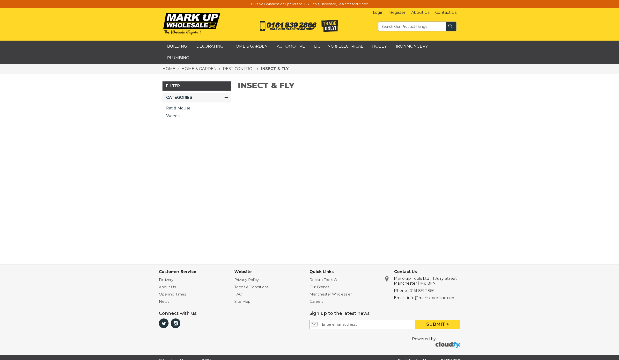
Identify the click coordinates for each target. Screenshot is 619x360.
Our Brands (319, 287)
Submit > (437, 324)
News (164, 301)
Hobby (379, 46)
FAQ (238, 294)
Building (177, 46)
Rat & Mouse (178, 108)
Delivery (166, 279)
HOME (168, 68)
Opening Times (172, 294)
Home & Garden (250, 46)
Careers (316, 301)
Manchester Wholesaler (331, 294)
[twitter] (164, 323)
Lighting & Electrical (338, 46)
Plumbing (178, 58)
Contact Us (446, 12)
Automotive (291, 46)
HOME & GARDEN (199, 68)
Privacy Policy (246, 279)
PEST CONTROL (238, 68)
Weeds (172, 116)
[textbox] (412, 26)
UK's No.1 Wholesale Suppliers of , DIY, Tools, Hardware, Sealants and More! (309, 4)
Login (378, 12)
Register (397, 12)
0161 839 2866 (422, 290)
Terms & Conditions (251, 287)
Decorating (209, 46)
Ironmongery (412, 46)
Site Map (242, 301)
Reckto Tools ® (323, 279)
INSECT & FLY (274, 68)
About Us (420, 12)
